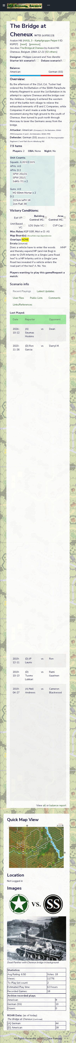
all (44, 805)
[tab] (22, 291)
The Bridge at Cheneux (32, 48)
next (23, 44)
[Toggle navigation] (47, 5)
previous (35, 44)
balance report (57, 805)
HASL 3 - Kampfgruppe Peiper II (41, 40)
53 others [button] (51, 52)
